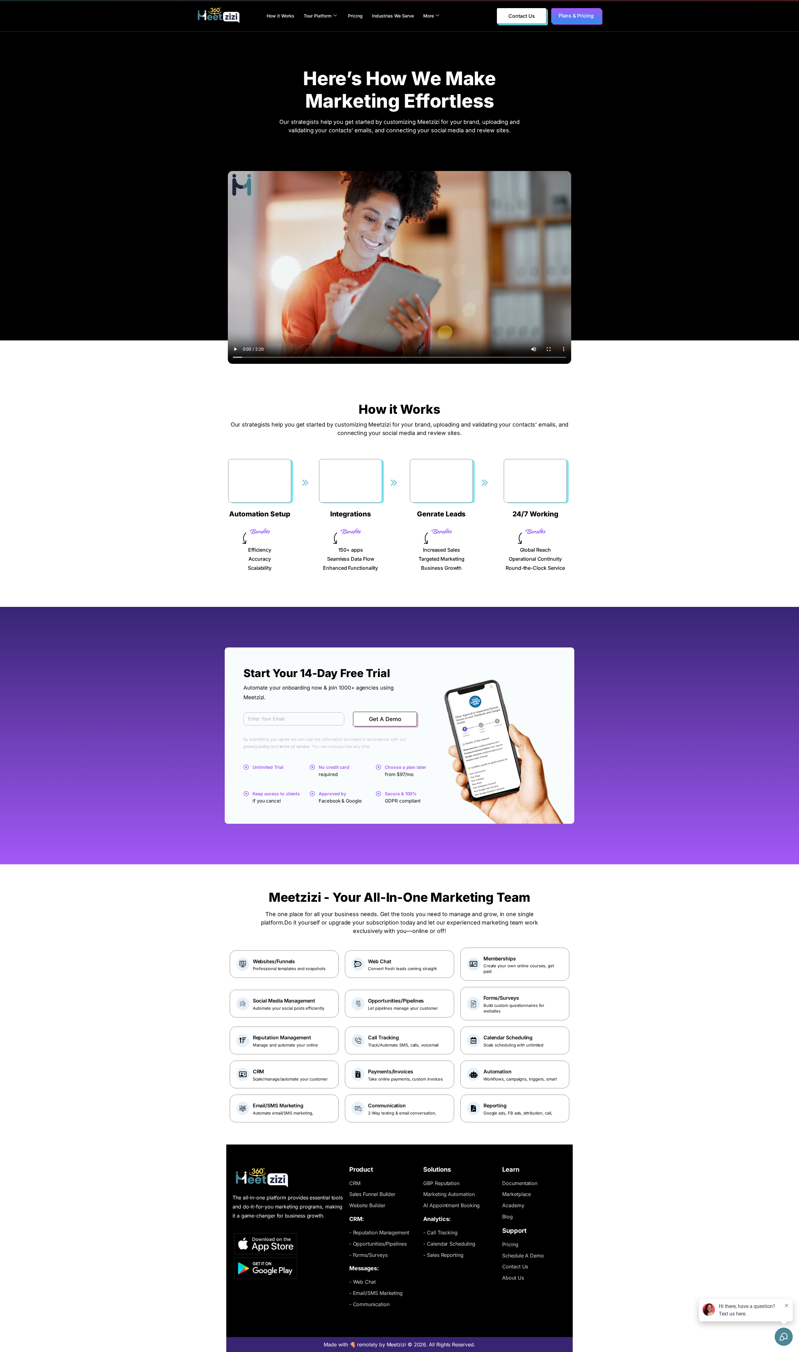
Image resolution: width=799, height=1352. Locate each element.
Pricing (355, 15)
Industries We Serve (393, 15)
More (428, 15)
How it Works (280, 15)
